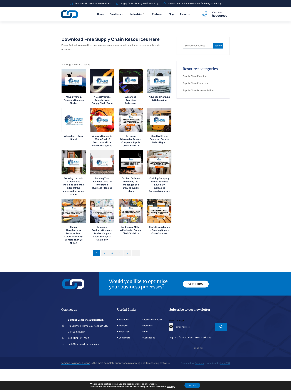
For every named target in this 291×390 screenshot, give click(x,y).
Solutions (115, 14)
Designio (199, 363)
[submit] (221, 327)
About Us (185, 14)
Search (218, 45)
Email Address (176, 320)
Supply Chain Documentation (198, 90)
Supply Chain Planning (195, 76)
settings (171, 386)
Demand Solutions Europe (75, 363)
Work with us (195, 284)
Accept (192, 385)
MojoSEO (225, 363)
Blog (171, 14)
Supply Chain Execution (195, 83)
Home (100, 14)
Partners (157, 14)
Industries (136, 14)
